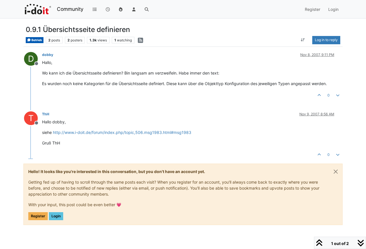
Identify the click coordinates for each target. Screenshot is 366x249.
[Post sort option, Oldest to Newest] (303, 40)
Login (56, 216)
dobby (47, 55)
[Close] (335, 171)
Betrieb (36, 40)
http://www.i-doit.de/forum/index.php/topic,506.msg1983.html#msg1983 (122, 132)
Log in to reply (326, 40)
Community (70, 9)
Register (38, 216)
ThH (45, 114)
